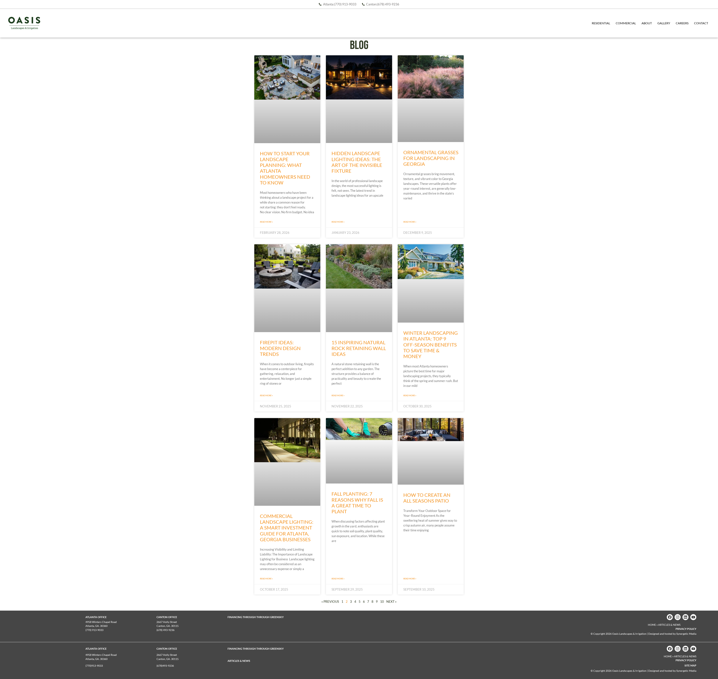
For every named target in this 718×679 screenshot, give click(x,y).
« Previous (330, 601)
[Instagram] (678, 617)
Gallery (663, 23)
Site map (690, 665)
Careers (682, 23)
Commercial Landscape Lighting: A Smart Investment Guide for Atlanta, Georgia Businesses (286, 527)
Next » (391, 601)
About (647, 23)
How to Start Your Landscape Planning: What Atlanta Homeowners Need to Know (285, 168)
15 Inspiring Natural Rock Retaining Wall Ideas (359, 348)
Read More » (266, 221)
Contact (701, 23)
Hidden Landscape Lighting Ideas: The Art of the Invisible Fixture (357, 162)
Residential (601, 23)
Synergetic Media (686, 633)
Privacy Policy (686, 628)
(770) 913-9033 (94, 630)
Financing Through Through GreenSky (256, 617)
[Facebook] (670, 617)
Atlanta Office (96, 617)
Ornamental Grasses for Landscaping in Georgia (430, 158)
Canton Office (167, 617)
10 (382, 601)
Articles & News (239, 660)
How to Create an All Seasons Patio (426, 498)
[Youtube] (693, 617)
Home (652, 624)
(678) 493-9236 (165, 630)
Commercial (626, 23)
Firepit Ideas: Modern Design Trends (280, 348)
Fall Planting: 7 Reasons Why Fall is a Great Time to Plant (357, 502)
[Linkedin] (685, 617)
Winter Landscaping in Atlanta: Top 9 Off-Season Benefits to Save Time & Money (430, 344)
